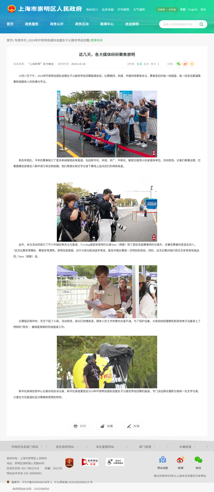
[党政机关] (69, 463)
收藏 (110, 426)
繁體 (182, 9)
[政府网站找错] (90, 462)
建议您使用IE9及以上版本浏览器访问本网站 (180, 476)
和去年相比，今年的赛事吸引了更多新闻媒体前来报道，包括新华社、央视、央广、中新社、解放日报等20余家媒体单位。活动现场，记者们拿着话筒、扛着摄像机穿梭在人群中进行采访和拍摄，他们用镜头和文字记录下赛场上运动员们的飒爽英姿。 (107, 163)
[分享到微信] (178, 63)
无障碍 (161, 9)
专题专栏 (21, 40)
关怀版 (172, 9)
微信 (198, 468)
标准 (139, 64)
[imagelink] (44, 8)
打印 (83, 426)
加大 (146, 64)
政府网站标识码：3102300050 (31, 489)
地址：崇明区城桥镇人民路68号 (25, 463)
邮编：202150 (53, 468)
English (192, 9)
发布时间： (71, 64)
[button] (201, 24)
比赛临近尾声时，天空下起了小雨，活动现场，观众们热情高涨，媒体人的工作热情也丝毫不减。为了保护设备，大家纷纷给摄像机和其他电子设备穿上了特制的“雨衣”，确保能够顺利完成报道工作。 (107, 324)
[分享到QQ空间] (192, 63)
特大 (153, 64)
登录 (203, 9)
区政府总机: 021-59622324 (34, 468)
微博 (180, 468)
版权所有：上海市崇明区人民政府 (27, 458)
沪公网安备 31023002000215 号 (73, 482)
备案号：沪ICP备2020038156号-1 (31, 482)
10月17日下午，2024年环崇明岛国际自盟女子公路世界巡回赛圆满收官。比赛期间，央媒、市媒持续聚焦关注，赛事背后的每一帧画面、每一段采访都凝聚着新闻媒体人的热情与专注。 (107, 78)
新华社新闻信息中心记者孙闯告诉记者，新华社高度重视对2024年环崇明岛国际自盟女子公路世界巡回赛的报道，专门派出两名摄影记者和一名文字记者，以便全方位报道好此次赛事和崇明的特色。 (107, 394)
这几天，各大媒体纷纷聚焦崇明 (107, 54)
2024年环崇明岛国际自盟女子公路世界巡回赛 (58, 40)
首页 (10, 23)
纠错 (137, 426)
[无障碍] (115, 462)
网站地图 (162, 468)
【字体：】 (143, 64)
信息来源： (33, 64)
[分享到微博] (185, 63)
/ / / (55, 40)
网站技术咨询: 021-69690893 (24, 473)
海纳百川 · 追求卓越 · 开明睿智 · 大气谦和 (115, 10)
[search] (179, 24)
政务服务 (31, 23)
